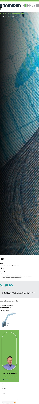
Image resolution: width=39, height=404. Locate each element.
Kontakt (16, 0)
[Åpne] (1, 7)
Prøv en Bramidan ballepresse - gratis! (6, 0)
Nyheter (13, 0)
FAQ (14, 0)
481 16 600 (5, 379)
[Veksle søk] (0, 9)
